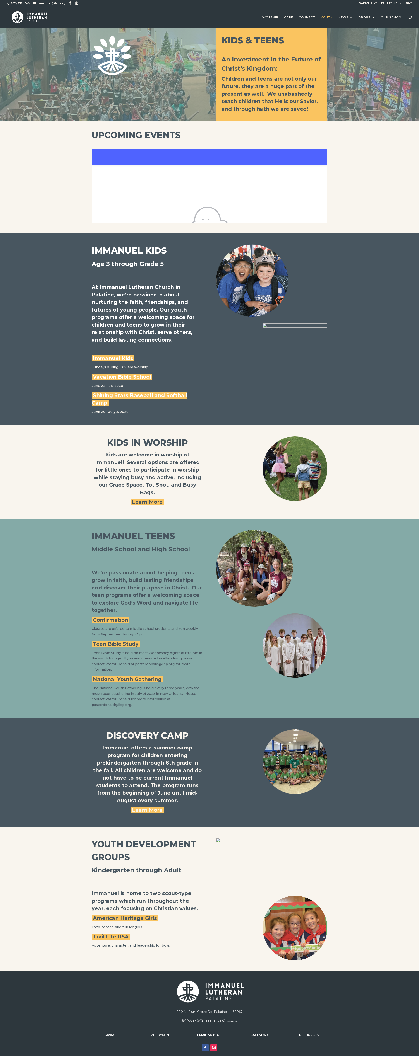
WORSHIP (270, 17)
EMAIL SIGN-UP (209, 1035)
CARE (288, 17)
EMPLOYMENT (159, 1035)
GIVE (409, 3)
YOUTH (327, 17)
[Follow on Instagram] (213, 1047)
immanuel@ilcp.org (221, 1020)
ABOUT (365, 17)
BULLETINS (389, 3)
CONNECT (307, 17)
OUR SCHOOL (392, 17)
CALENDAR (259, 1035)
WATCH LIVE (368, 3)
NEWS (343, 17)
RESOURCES (309, 1035)
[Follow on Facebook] (205, 1047)
